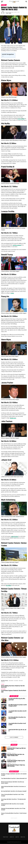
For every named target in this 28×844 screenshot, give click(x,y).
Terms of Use (22, 837)
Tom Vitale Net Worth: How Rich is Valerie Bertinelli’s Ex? (14, 778)
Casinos (16, 680)
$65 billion (8, 585)
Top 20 (3, 681)
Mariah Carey (13, 418)
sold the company (17, 245)
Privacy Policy (5, 837)
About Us (17, 837)
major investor (14, 536)
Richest (21, 680)
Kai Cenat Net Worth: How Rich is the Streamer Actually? (14, 791)
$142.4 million (21, 118)
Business (11, 680)
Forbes (12, 293)
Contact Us (12, 837)
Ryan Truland (8, 13)
